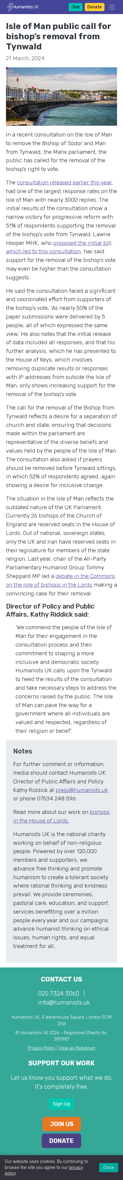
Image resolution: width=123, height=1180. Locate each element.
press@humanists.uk (82, 790)
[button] (110, 7)
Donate (94, 7)
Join (75, 7)
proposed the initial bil (81, 242)
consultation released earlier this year (64, 182)
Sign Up (61, 1104)
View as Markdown (77, 1048)
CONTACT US (61, 979)
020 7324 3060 (58, 993)
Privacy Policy (42, 1048)
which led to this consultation (43, 251)
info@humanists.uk (64, 1002)
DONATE (61, 1140)
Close (108, 1167)
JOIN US (61, 1124)
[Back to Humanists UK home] (23, 7)
